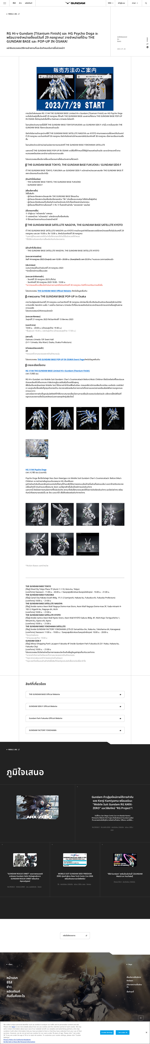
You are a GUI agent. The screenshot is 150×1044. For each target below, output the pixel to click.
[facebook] (147, 47)
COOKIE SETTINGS (135, 992)
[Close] (146, 1032)
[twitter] (147, 44)
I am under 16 (122, 1032)
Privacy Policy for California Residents (17, 1039)
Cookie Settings (106, 1032)
